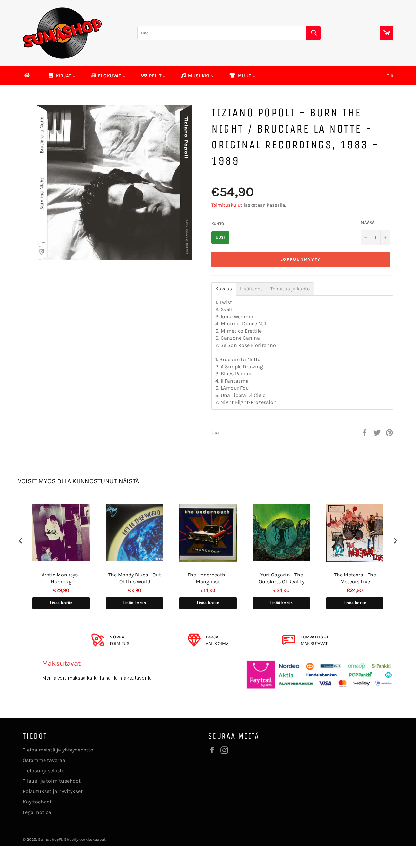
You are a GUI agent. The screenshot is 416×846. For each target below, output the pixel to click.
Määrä (368, 222)
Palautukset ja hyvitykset (53, 791)
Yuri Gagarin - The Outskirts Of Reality (281, 578)
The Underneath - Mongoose (208, 578)
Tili (390, 75)
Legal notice (37, 812)
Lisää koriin (61, 602)
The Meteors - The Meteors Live (355, 578)
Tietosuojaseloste (43, 770)
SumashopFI (50, 839)
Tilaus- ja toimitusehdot (52, 781)
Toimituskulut (226, 205)
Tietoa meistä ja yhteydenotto (58, 750)
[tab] (223, 289)
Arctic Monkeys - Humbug (61, 578)
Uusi (220, 237)
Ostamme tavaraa (44, 760)
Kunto (217, 223)
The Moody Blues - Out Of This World (134, 578)
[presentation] (20, 541)
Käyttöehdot (37, 802)
